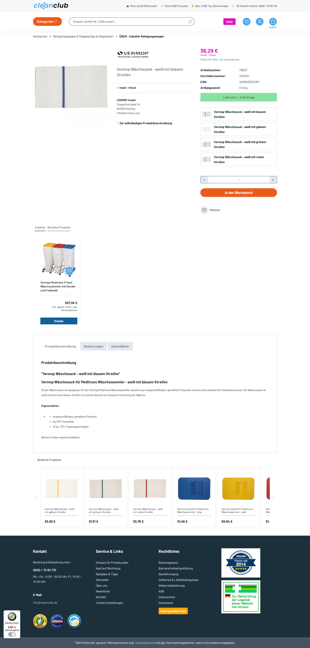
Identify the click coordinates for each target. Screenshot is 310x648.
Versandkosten (145, 642)
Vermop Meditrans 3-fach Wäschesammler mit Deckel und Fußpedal (57, 286)
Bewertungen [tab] (93, 346)
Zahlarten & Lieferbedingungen (179, 579)
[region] (71, 86)
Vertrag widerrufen (173, 611)
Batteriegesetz (168, 562)
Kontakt (101, 597)
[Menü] (18, 612)
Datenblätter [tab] (120, 346)
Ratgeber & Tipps (107, 574)
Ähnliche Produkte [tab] (59, 227)
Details (59, 321)
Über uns (101, 585)
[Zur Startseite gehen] (51, 5)
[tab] (60, 346)
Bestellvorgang (168, 574)
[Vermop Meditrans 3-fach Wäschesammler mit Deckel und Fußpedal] (58, 260)
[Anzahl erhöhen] (273, 179)
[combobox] (127, 21)
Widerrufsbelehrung (172, 585)
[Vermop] (133, 54)
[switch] (12, 634)
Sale (229, 22)
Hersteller (102, 579)
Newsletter (103, 591)
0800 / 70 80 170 (268, 6)
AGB (161, 591)
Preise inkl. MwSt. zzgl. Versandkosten (219, 59)
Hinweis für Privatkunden (112, 562)
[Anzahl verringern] (204, 179)
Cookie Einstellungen (109, 602)
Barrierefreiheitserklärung (176, 568)
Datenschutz (167, 597)
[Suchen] (190, 21)
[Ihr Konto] (260, 21)
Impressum (166, 602)
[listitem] (61, 497)
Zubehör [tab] (40, 227)
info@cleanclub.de (45, 602)
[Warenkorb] (273, 22)
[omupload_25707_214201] (71, 86)
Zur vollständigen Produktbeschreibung (145, 123)
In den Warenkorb (239, 192)
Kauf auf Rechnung (108, 568)
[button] (36, 498)
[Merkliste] (69, 271)
